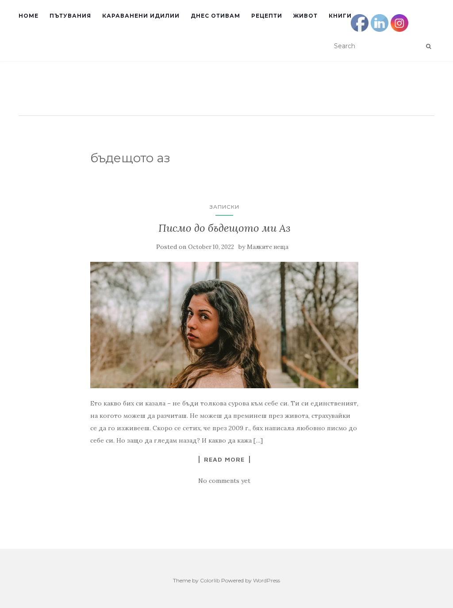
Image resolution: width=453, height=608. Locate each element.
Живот (305, 15)
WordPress (266, 580)
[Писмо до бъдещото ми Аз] (224, 325)
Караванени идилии (141, 15)
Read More (224, 459)
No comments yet (224, 481)
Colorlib (210, 580)
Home (28, 15)
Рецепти (266, 15)
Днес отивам (215, 15)
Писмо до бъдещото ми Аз (224, 228)
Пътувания (70, 15)
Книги (340, 15)
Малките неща (267, 247)
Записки (224, 206)
